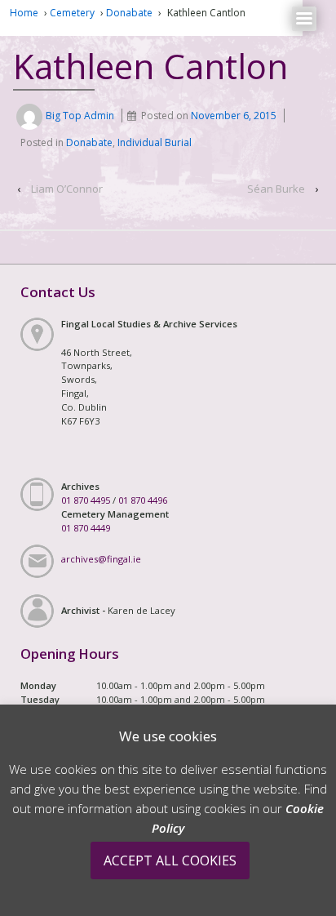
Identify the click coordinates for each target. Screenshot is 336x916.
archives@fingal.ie (101, 559)
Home (24, 13)
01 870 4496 (142, 500)
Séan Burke (276, 188)
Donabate (129, 13)
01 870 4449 (85, 528)
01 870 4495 (85, 500)
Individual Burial (154, 142)
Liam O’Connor (67, 188)
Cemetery (72, 13)
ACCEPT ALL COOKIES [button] (170, 860)
